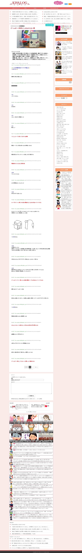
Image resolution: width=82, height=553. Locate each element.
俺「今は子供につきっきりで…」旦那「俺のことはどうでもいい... (57, 14)
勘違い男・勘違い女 (62, 143)
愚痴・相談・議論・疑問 (63, 124)
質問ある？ (60, 153)
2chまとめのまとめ (54, 8)
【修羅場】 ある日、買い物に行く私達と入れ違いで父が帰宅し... (25, 14)
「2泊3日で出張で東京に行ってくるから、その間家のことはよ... (25, 11)
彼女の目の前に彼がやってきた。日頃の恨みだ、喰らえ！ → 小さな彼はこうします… (29, 540)
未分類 (59, 163)
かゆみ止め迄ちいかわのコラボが (50, 11)
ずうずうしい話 (61, 144)
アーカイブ (57, 98)
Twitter (35, 8)
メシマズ (60, 141)
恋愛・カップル (61, 129)
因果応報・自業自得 (62, 138)
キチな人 (60, 127)
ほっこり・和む (61, 110)
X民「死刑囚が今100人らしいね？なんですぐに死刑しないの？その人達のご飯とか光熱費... (30, 543)
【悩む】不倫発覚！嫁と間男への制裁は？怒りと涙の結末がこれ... (25, 21)
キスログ (34, 411)
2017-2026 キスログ (40, 552)
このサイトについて (16, 8)
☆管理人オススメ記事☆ (62, 161)
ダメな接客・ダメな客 (62, 133)
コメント (13, 381)
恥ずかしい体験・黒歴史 (62, 156)
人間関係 (60, 122)
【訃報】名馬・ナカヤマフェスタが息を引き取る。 (22, 545)
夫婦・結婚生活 (61, 121)
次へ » (36, 367)
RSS (25, 8)
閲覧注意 (60, 152)
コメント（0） (49, 24)
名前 (12, 378)
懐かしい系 (60, 155)
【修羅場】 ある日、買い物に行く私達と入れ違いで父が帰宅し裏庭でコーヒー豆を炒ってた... (30, 529)
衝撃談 (59, 116)
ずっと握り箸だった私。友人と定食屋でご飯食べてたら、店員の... (57, 18)
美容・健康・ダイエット (62, 158)
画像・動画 (60, 107)
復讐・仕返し (61, 113)
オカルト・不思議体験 (62, 150)
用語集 (44, 8)
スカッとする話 (61, 108)
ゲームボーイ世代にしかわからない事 (23, 28)
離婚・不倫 (60, 125)
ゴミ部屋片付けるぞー (48, 21)
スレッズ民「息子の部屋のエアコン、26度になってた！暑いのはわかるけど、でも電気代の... (30, 538)
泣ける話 (60, 111)
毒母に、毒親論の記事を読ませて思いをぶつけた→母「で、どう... (57, 16)
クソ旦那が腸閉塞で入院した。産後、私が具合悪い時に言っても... (25, 16)
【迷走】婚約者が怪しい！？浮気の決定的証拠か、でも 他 (23, 533)
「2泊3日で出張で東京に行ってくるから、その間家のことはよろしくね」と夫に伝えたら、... (30, 526)
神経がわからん (61, 119)
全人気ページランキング (15, 536)
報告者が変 (60, 136)
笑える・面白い (61, 146)
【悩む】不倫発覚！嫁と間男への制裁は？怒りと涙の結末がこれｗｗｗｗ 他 (27, 531)
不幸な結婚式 (60, 132)
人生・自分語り (61, 130)
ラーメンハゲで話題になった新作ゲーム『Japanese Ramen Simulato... (26, 547)
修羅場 (59, 118)
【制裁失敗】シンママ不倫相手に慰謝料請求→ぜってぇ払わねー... (25, 18)
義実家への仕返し (61, 135)
